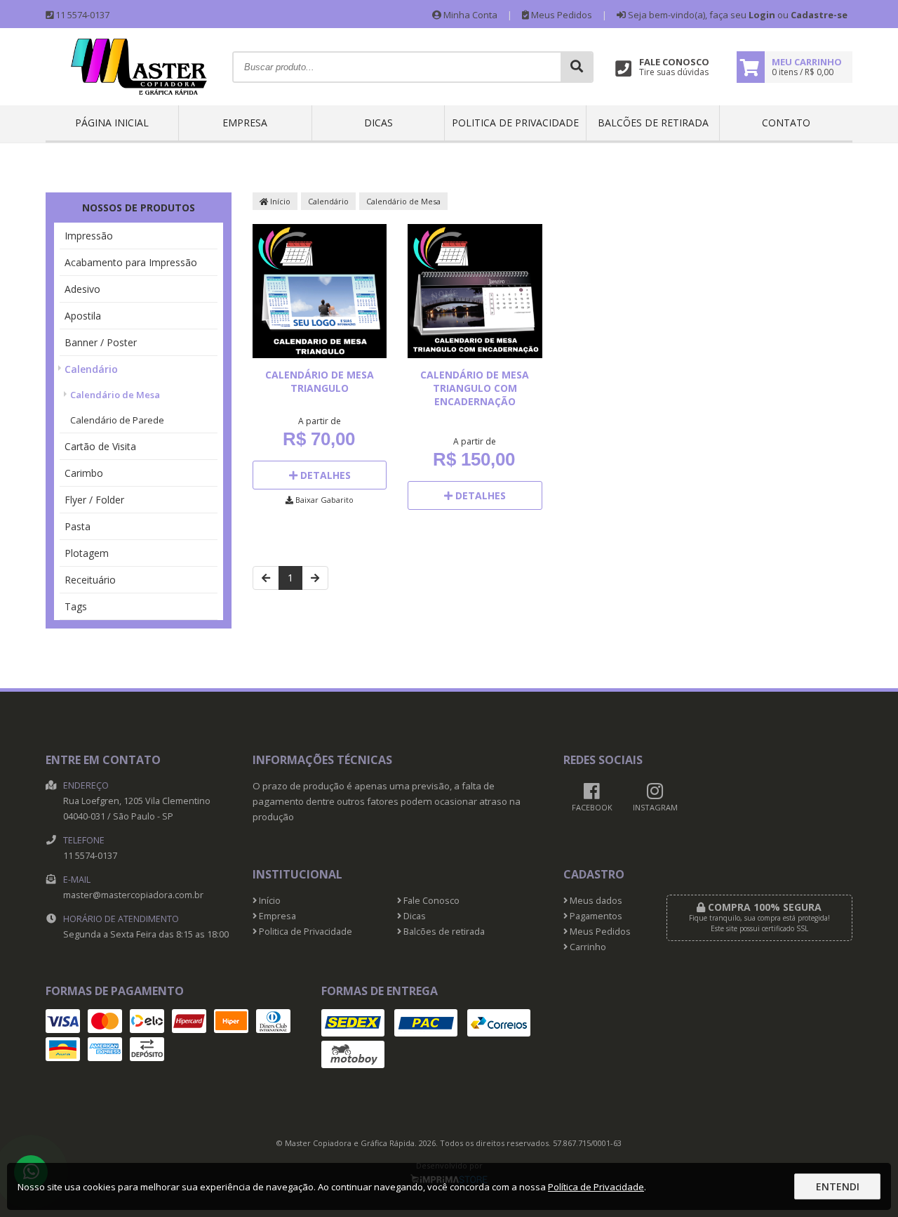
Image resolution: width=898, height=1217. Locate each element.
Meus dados (595, 901)
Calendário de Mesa (115, 394)
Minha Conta (469, 14)
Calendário (91, 369)
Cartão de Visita (100, 446)
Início (279, 201)
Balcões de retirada (653, 122)
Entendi (837, 1186)
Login (762, 14)
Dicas (378, 122)
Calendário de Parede (117, 420)
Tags (76, 606)
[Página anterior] (266, 578)
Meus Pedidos (560, 14)
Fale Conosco (430, 901)
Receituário (90, 579)
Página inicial (112, 122)
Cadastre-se (819, 14)
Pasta (78, 526)
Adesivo (82, 289)
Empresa (244, 122)
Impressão (89, 235)
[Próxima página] (315, 578)
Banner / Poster (101, 342)
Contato (786, 122)
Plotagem (87, 553)
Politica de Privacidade (515, 122)
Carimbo (84, 473)
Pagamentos (595, 916)
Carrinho (587, 947)
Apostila (83, 315)
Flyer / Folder (94, 499)
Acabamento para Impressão (131, 262)
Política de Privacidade (596, 1186)
